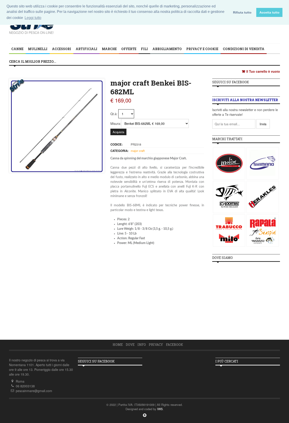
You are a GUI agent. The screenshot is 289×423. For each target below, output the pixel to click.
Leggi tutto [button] (33, 18)
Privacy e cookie (202, 49)
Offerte (128, 49)
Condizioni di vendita (243, 49)
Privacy (156, 344)
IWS (160, 409)
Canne (17, 49)
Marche (109, 49)
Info (142, 344)
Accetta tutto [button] (269, 12)
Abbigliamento (167, 49)
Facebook (174, 344)
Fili (144, 49)
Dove (130, 344)
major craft (138, 151)
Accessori (61, 49)
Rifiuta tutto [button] (242, 12)
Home (118, 344)
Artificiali (86, 49)
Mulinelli (37, 49)
